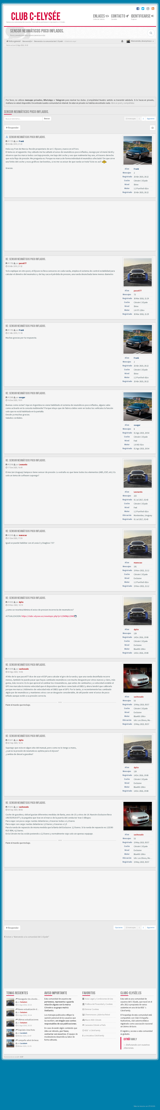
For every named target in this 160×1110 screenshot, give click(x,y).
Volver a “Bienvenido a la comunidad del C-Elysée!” (27, 937)
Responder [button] (13, 127)
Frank (21, 141)
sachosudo (24, 669)
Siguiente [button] (150, 118)
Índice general (14, 41)
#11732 (10, 330)
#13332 (10, 602)
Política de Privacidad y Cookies (98, 1004)
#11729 (10, 141)
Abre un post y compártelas (122, 103)
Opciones (118, 927)
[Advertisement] (80, 73)
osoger (22, 397)
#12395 (10, 535)
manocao (23, 535)
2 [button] (143, 118)
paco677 (22, 263)
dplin (21, 602)
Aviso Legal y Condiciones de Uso (98, 998)
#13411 (10, 740)
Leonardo (23, 464)
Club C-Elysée (35, 16)
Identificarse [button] (141, 16)
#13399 (10, 669)
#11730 (10, 263)
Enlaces (99, 16)
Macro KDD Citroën (93, 1020)
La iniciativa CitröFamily (93, 1035)
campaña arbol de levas (28, 1040)
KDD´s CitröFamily (92, 1030)
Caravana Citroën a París (94, 1025)
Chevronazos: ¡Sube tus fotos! (97, 1014)
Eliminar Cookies (91, 1009)
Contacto (118, 16)
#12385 (10, 397)
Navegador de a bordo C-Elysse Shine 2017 (36, 999)
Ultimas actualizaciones (28, 1019)
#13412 (10, 807)
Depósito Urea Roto (26, 1030)
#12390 (10, 464)
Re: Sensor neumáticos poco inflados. (26, 259)
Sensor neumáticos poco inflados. (26, 112)
